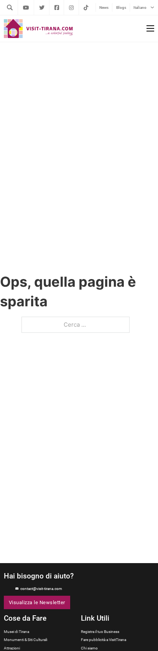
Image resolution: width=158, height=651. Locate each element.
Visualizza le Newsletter (37, 602)
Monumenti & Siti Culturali (25, 639)
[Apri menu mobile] (150, 28)
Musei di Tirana (16, 631)
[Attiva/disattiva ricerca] (9, 7)
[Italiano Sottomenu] (152, 7)
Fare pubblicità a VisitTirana (103, 639)
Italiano (139, 7)
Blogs (121, 7)
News (104, 7)
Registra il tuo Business (100, 631)
